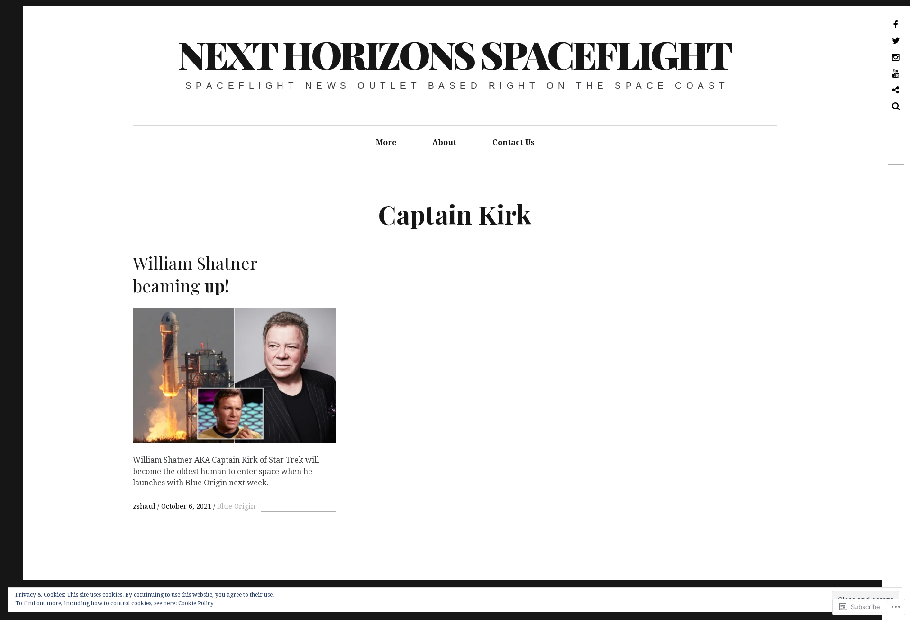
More (386, 142)
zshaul (145, 506)
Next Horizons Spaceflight (454, 53)
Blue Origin (236, 506)
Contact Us (513, 142)
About (444, 142)
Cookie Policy (196, 603)
